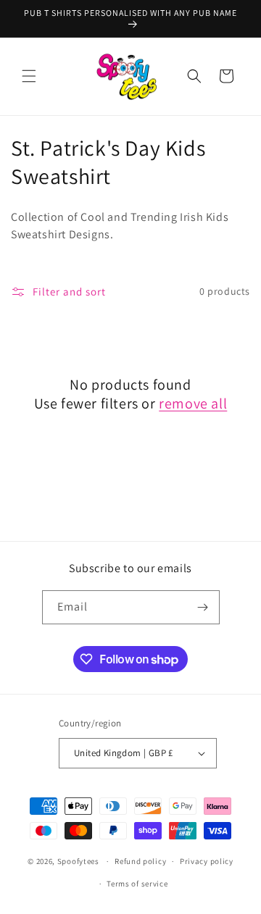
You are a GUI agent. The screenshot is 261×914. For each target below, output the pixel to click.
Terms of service (137, 884)
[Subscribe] (203, 607)
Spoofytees (78, 861)
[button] (29, 76)
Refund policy (140, 861)
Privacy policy (206, 861)
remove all (193, 403)
